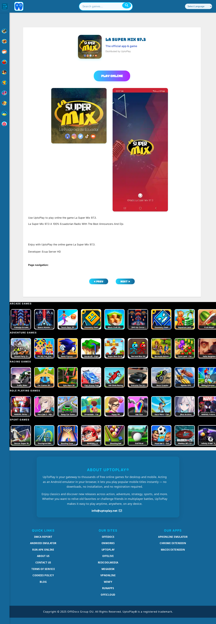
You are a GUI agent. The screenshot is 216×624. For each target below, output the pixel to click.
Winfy (108, 581)
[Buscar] (126, 5)
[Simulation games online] (5, 82)
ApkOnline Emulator (173, 536)
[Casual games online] (5, 62)
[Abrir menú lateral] (5, 6)
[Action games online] (5, 31)
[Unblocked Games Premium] (5, 123)
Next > (125, 281)
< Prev (98, 281)
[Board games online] (5, 51)
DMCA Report (43, 536)
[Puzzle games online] (5, 72)
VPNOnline (108, 575)
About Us (43, 556)
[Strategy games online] (5, 103)
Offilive (108, 556)
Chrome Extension (173, 543)
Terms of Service (43, 569)
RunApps (108, 588)
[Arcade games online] (5, 41)
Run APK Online (43, 549)
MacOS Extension (173, 549)
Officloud (108, 594)
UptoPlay (108, 549)
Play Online (112, 76)
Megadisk (108, 569)
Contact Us (43, 562)
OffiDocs (108, 536)
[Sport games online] (5, 93)
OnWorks (108, 543)
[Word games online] (5, 113)
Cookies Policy (43, 575)
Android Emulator (43, 543)
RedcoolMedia (108, 562)
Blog (43, 581)
